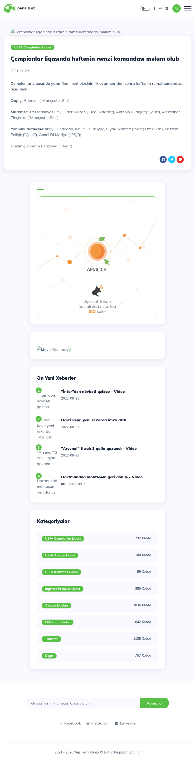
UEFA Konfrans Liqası (61, 572)
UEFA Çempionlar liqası (32, 47)
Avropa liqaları (56, 605)
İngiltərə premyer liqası (62, 589)
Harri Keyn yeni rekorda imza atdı (93, 420)
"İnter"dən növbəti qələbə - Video (93, 391)
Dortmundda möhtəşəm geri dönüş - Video (102, 477)
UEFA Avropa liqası (60, 555)
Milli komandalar (57, 622)
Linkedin (127, 723)
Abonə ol (154, 703)
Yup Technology (87, 752)
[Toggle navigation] (187, 8)
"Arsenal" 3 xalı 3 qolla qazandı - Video (99, 448)
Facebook (72, 723)
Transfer (51, 639)
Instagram (100, 723)
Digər (49, 656)
